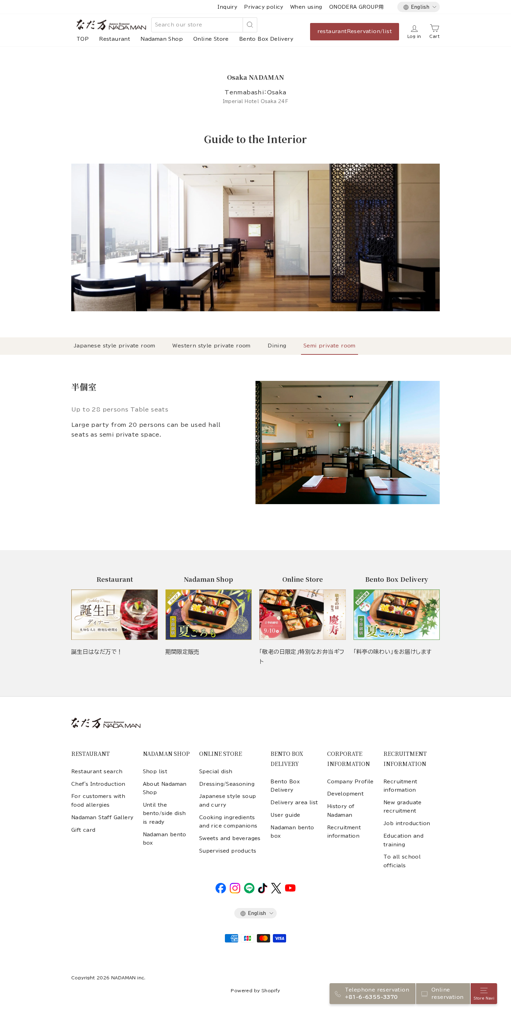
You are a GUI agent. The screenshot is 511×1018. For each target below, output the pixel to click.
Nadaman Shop (161, 39)
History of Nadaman (341, 810)
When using (306, 7)
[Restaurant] (114, 614)
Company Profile (350, 781)
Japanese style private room (114, 345)
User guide (285, 815)
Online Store (211, 39)
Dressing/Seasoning (226, 784)
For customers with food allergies (98, 800)
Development (345, 793)
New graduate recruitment (402, 806)
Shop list (155, 771)
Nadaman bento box (164, 838)
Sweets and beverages (230, 838)
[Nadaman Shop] (208, 614)
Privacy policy (263, 7)
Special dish (216, 771)
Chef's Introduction (98, 784)
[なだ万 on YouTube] (290, 889)
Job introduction (406, 823)
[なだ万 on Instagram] (235, 891)
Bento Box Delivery (266, 39)
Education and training (403, 840)
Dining (277, 345)
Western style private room (211, 345)
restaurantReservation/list (354, 31)
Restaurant (114, 39)
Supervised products (228, 850)
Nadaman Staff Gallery (102, 817)
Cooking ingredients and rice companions (228, 821)
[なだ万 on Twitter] (276, 891)
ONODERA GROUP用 (356, 7)
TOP (82, 39)
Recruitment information (344, 831)
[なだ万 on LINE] (249, 891)
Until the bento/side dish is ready (164, 813)
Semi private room (329, 345)
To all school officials (402, 861)
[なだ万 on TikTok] (262, 891)
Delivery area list (294, 802)
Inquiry (227, 7)
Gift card (83, 830)
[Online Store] (302, 614)
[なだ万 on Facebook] (221, 891)
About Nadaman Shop (165, 788)
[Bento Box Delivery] (397, 614)
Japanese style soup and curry (227, 800)
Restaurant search (97, 771)
